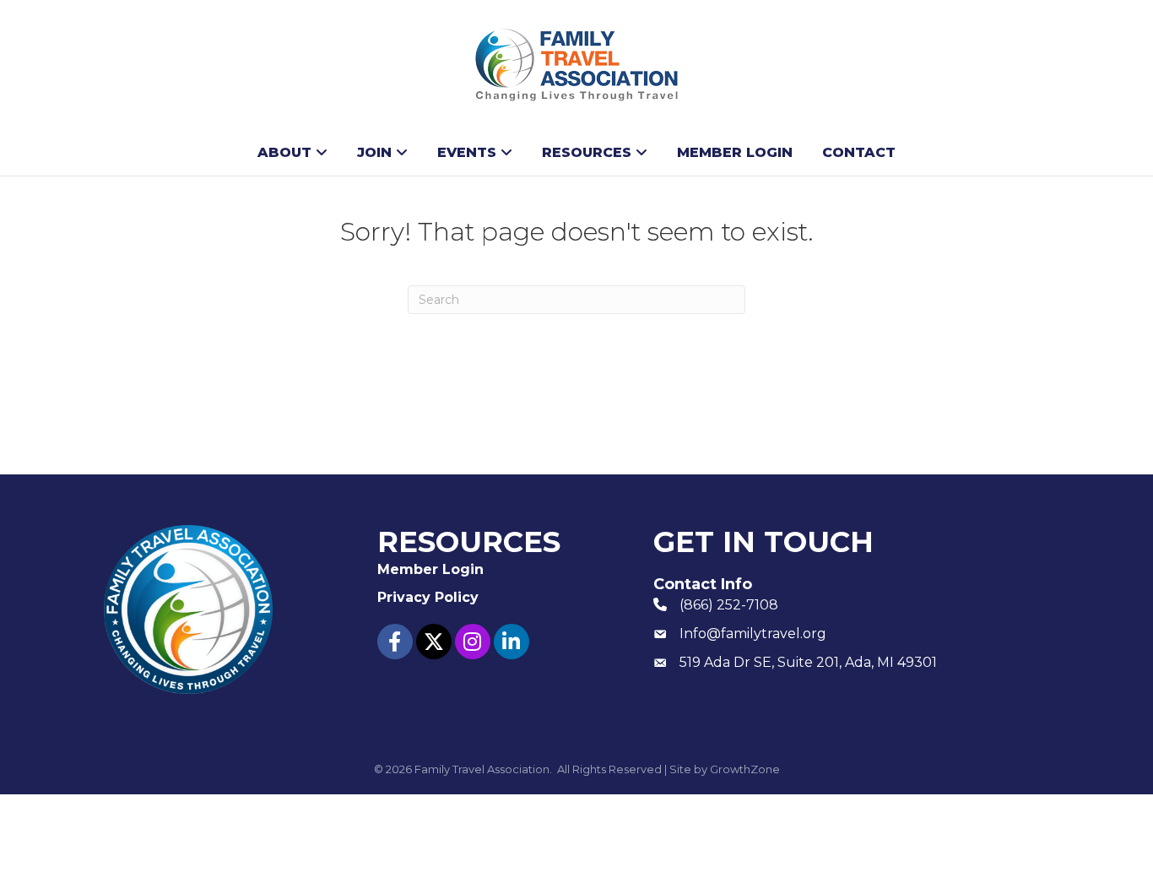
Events (466, 152)
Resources (586, 152)
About (284, 152)
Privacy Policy (428, 597)
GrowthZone (745, 769)
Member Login (735, 152)
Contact (859, 152)
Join (374, 152)
